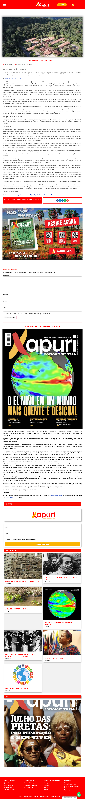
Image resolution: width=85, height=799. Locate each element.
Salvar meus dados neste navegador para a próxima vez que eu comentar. (28, 313)
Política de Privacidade (31, 785)
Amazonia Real (20, 79)
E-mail (5, 301)
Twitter (46, 789)
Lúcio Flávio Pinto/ (10, 79)
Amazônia (9, 195)
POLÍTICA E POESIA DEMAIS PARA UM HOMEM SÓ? (61, 579)
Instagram (47, 783)
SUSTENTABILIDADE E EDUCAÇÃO (17, 688)
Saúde (30, 64)
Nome (5, 294)
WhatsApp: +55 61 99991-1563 (72, 787)
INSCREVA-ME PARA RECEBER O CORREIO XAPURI (21, 540)
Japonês (36, 195)
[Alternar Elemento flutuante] (79, 794)
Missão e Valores (9, 787)
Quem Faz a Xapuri (9, 789)
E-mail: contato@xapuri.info (70, 783)
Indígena (31, 195)
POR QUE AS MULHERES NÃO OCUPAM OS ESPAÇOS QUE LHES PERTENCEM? (20, 655)
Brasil (13, 195)
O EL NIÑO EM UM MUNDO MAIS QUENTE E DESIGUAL (59, 624)
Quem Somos (8, 783)
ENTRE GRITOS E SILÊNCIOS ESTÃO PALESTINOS (22, 582)
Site (4, 307)
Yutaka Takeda (48, 195)
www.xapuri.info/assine (56, 495)
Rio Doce (41, 195)
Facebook (47, 785)
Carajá (17, 195)
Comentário (7, 275)
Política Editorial (29, 783)
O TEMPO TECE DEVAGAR (54, 658)
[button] (73, 5)
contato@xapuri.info (10, 497)
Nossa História (8, 785)
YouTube (47, 787)
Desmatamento (24, 195)
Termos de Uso (28, 787)
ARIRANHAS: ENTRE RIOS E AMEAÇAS (18, 609)
